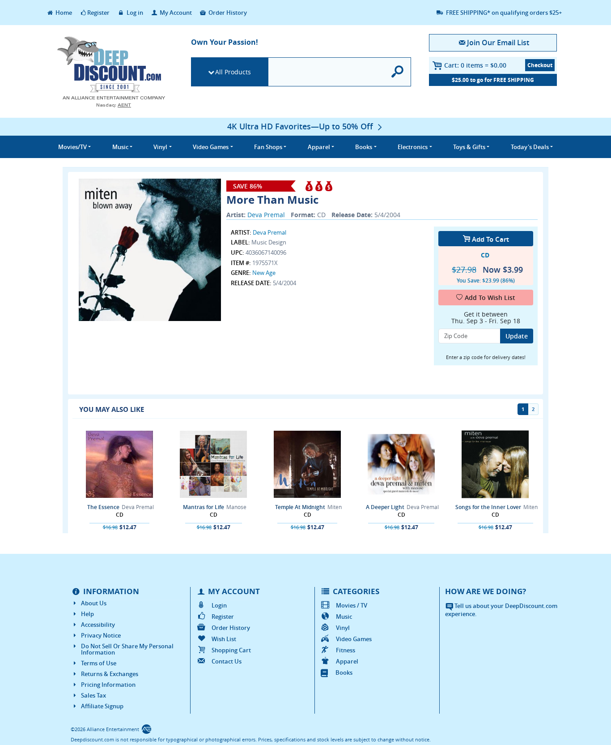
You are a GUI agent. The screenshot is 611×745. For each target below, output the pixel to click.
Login (219, 605)
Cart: (475, 65)
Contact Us (227, 661)
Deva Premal (266, 214)
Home (63, 13)
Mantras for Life (203, 507)
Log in (134, 13)
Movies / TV (351, 605)
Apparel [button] (319, 147)
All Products (233, 72)
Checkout (539, 65)
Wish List (224, 639)
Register (98, 13)
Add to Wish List (490, 297)
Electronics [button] (413, 147)
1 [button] (523, 409)
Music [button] (120, 147)
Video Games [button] (211, 147)
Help (87, 614)
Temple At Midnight (300, 507)
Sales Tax (93, 695)
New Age (264, 273)
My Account (175, 13)
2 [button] (533, 409)
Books (343, 672)
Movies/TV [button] (72, 147)
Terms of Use (98, 663)
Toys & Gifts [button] (469, 147)
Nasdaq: (113, 105)
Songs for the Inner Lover (488, 507)
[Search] (398, 71)
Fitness (345, 650)
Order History (227, 13)
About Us (93, 603)
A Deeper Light (385, 507)
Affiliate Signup (102, 706)
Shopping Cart (231, 650)
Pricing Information (108, 684)
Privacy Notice (101, 635)
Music (344, 616)
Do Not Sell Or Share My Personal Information (127, 649)
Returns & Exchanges (109, 674)
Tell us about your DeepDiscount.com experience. (501, 610)
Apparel (347, 661)
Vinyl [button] (160, 147)
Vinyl (343, 628)
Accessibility (98, 624)
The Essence (103, 507)
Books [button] (363, 147)
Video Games (354, 639)
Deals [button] (530, 147)
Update (516, 336)
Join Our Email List (498, 42)
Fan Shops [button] (268, 147)
